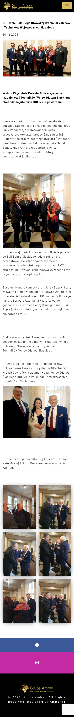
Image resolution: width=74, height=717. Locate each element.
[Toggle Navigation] (67, 5)
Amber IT (58, 701)
